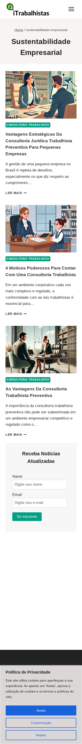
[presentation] (41, 95)
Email (17, 495)
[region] (41, 704)
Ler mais (16, 193)
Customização (41, 723)
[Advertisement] (41, 584)
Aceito (41, 710)
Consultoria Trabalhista (27, 125)
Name (17, 476)
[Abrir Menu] (71, 9)
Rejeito (41, 735)
